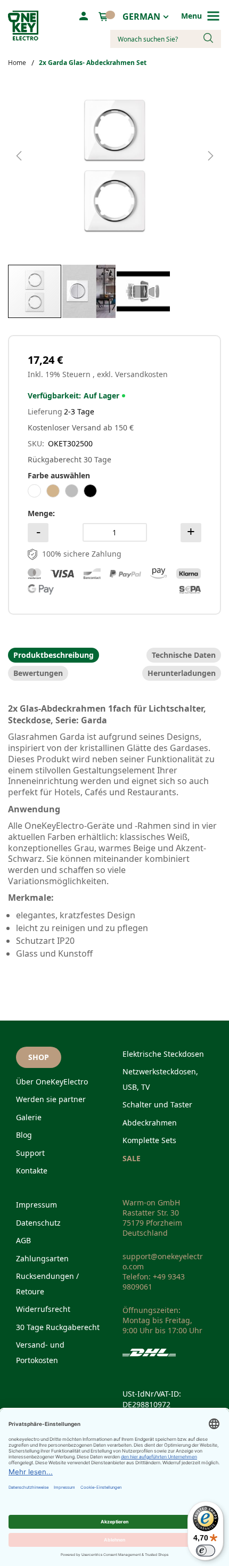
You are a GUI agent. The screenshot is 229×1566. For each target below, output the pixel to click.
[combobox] (165, 39)
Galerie (29, 1117)
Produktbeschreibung (53, 655)
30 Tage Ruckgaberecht (58, 1327)
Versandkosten (141, 374)
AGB (23, 1240)
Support (30, 1153)
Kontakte (31, 1170)
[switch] (205, 1550)
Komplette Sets (149, 1140)
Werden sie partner (51, 1099)
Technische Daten (184, 655)
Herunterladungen (182, 673)
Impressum (36, 1205)
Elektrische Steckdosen (163, 1054)
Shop (38, 1057)
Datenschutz (38, 1223)
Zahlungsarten (42, 1258)
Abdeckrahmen (149, 1123)
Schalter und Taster (157, 1104)
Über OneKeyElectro (52, 1081)
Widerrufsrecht (43, 1309)
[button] (29, 166)
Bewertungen (38, 673)
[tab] (53, 655)
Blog (24, 1135)
